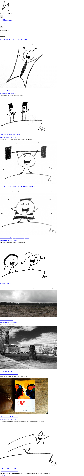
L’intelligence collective (6, 320)
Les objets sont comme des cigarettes (10, 134)
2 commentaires (13, 188)
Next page (3, 475)
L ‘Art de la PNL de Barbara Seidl (9, 417)
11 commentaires (13, 93)
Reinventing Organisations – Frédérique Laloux (13, 39)
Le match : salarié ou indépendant (9, 91)
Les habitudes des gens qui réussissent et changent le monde (17, 186)
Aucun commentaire (13, 41)
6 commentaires (13, 285)
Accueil (3, 19)
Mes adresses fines (6, 21)
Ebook (3, 24)
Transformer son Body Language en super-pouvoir (14, 238)
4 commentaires (13, 137)
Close (1, 17)
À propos (4, 22)
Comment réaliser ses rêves (8, 468)
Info (1, 26)
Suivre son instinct (5, 283)
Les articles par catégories (7, 20)
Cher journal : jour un (6, 371)
